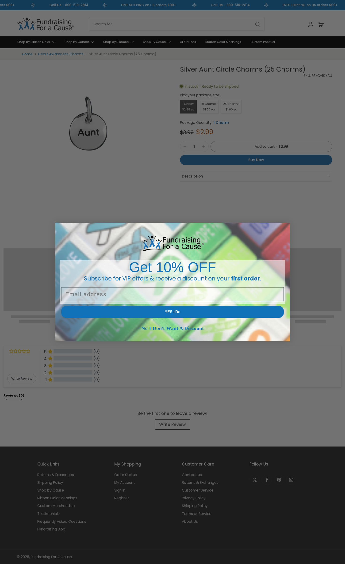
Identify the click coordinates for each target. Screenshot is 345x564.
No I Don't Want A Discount (172, 328)
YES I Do (172, 312)
